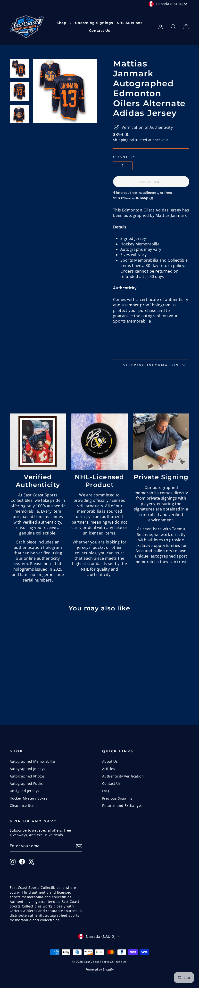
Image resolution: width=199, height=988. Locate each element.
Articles (108, 768)
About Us (110, 761)
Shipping (120, 140)
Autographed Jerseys (27, 768)
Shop (62, 23)
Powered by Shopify (99, 969)
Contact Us (99, 30)
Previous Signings (117, 798)
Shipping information (151, 365)
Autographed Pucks (26, 783)
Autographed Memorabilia (32, 761)
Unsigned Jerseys (24, 790)
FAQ (105, 790)
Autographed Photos (27, 776)
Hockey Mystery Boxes (28, 798)
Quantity (124, 157)
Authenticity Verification (123, 776)
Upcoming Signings (94, 23)
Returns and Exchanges (122, 805)
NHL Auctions (129, 23)
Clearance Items (23, 805)
